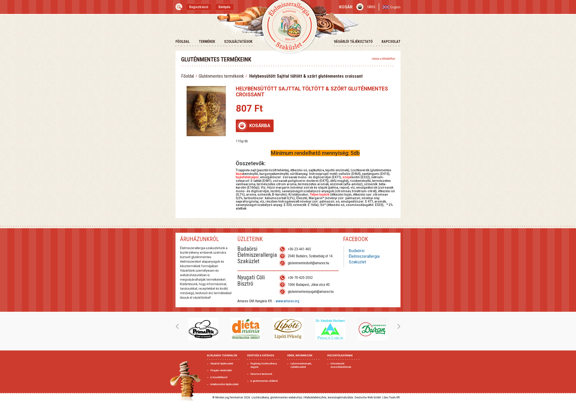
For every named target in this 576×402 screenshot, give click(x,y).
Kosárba (259, 125)
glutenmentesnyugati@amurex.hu (311, 291)
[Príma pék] (203, 329)
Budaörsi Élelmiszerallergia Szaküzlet (364, 256)
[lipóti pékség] (288, 329)
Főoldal (183, 41)
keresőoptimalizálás (340, 397)
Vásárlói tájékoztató (353, 41)
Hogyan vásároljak (221, 370)
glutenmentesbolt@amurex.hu (308, 263)
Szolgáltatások (238, 41)
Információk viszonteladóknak (341, 365)
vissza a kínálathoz (383, 58)
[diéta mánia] (246, 329)
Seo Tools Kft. (392, 397)
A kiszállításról (218, 377)
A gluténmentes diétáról (264, 380)
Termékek (207, 41)
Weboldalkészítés (315, 397)
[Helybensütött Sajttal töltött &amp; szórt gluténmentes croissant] (206, 111)
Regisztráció (198, 7)
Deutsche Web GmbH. (368, 397)
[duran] (373, 329)
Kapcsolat (391, 41)
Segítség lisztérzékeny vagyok (263, 365)
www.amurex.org (287, 301)
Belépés (224, 7)
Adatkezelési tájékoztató (224, 384)
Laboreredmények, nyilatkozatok (301, 365)
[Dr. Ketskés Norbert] (330, 329)
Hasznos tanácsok (261, 374)
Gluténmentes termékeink (221, 76)
